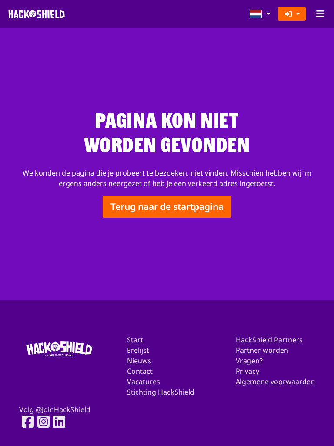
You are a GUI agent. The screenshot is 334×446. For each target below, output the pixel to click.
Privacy (247, 371)
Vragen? (249, 360)
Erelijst (138, 350)
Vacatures (143, 381)
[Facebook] (25, 422)
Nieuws (139, 360)
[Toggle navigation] (320, 14)
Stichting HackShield (160, 392)
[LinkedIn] (56, 422)
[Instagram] (41, 422)
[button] (260, 14)
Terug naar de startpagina (167, 206)
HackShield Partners (269, 340)
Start (135, 340)
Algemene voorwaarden (275, 381)
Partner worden (262, 350)
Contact (140, 371)
